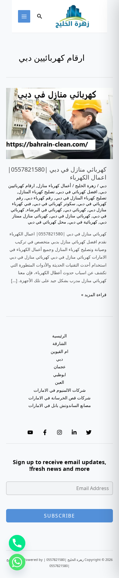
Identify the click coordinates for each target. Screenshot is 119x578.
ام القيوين (59, 351)
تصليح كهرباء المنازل (36, 191)
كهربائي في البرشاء (44, 210)
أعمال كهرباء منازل (54, 185)
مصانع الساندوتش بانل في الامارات (59, 405)
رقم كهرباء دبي (39, 198)
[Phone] (17, 543)
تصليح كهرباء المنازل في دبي (80, 198)
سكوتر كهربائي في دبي (54, 203)
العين (59, 382)
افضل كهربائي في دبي (77, 191)
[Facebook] (45, 432)
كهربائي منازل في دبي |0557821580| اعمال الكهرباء (57, 173)
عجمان (60, 366)
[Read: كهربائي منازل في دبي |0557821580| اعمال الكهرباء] (59, 123)
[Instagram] (59, 432)
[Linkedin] (74, 432)
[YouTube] (30, 432)
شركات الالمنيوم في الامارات (60, 390)
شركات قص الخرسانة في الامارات (59, 398)
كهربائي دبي (75, 210)
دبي (103, 185)
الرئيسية (59, 336)
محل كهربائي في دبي (47, 222)
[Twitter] (89, 432)
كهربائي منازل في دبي (70, 216)
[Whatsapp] (17, 562)
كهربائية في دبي (83, 222)
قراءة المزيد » (93, 294)
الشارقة (59, 343)
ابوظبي (59, 374)
